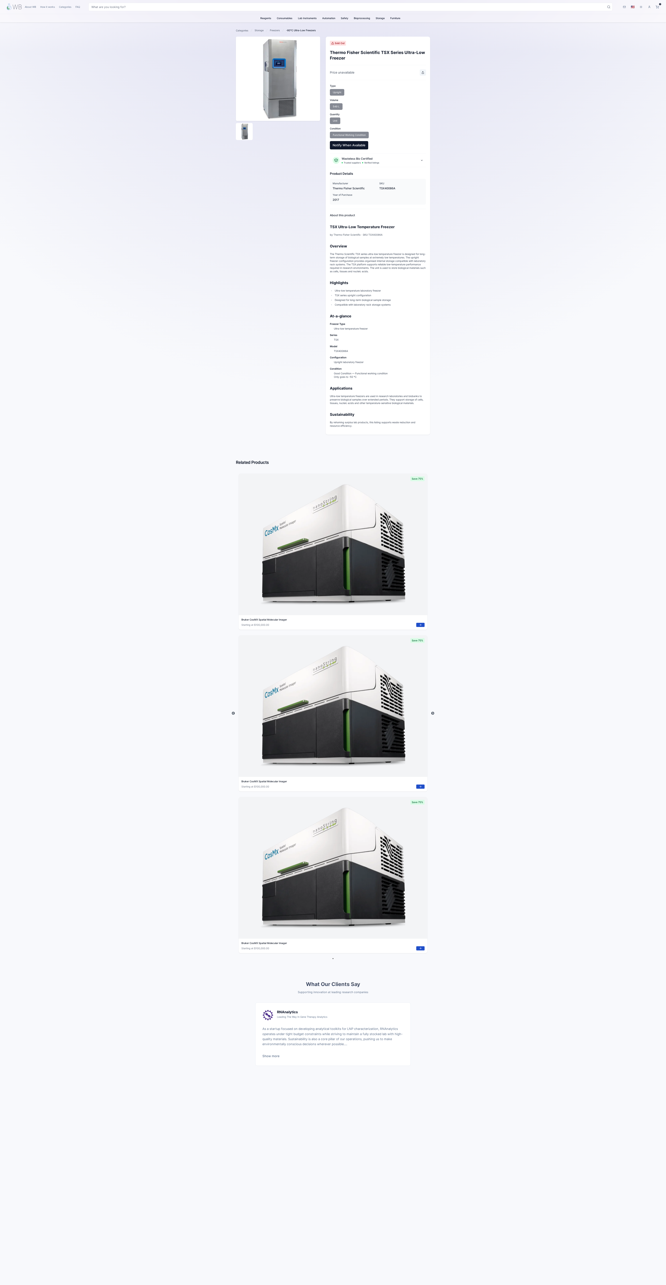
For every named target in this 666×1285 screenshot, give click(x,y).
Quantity (335, 114)
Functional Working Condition (349, 134)
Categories (65, 6)
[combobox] (350, 7)
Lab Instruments (307, 18)
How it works (47, 6)
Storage (380, 18)
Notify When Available (349, 145)
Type (333, 85)
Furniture (395, 18)
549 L (336, 106)
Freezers (275, 30)
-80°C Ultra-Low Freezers (301, 30)
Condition (335, 128)
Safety (344, 18)
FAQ (77, 6)
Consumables (284, 18)
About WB (30, 6)
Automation (328, 18)
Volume (334, 100)
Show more (271, 1056)
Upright (337, 92)
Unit (335, 120)
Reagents (265, 18)
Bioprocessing (362, 18)
